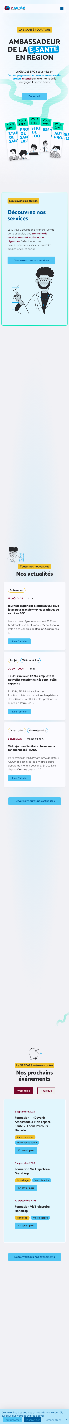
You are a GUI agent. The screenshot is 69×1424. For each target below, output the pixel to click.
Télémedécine (30, 660)
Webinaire (23, 1090)
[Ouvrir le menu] (62, 8)
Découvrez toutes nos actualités (34, 801)
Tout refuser (33, 1419)
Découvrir (34, 96)
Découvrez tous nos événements (34, 1257)
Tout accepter (12, 1419)
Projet (13, 660)
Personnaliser (53, 1419)
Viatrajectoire (37, 730)
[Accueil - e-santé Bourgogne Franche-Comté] (14, 8)
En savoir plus (26, 1150)
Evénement (17, 590)
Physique (46, 1090)
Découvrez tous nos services (31, 260)
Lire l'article (19, 641)
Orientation (17, 730)
